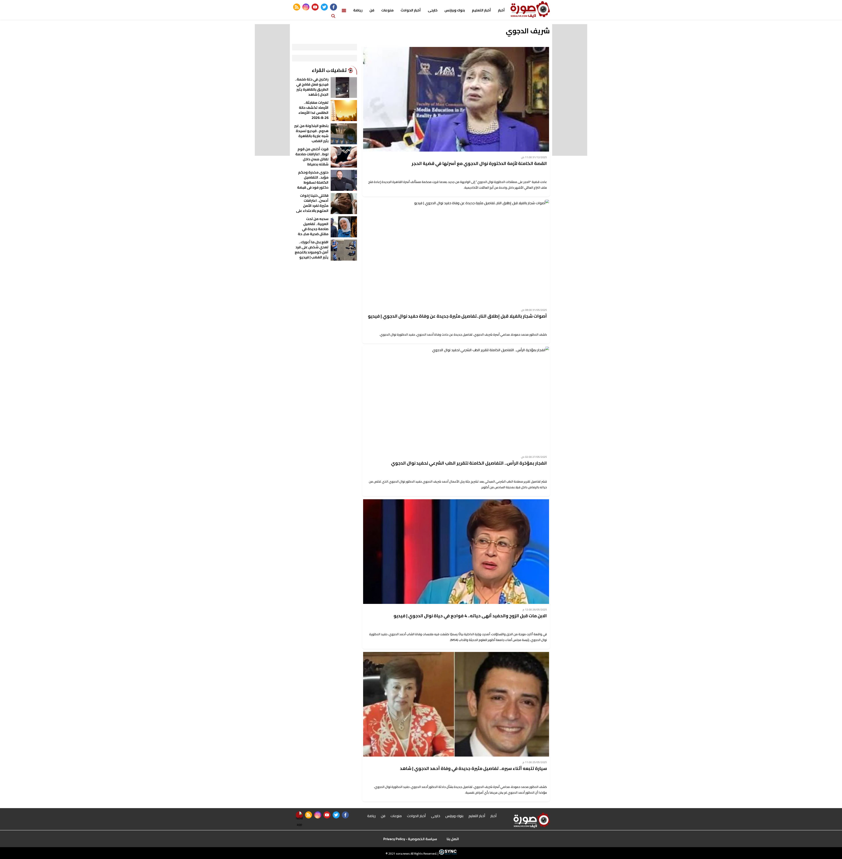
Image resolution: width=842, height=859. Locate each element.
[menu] (344, 10)
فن (371, 10)
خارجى (432, 10)
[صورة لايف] (530, 9)
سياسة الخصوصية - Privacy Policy (410, 839)
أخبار (501, 10)
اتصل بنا (453, 839)
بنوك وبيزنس (454, 10)
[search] (333, 16)
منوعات (387, 10)
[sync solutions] (447, 853)
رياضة (357, 10)
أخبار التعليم (481, 10)
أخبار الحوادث (411, 10)
